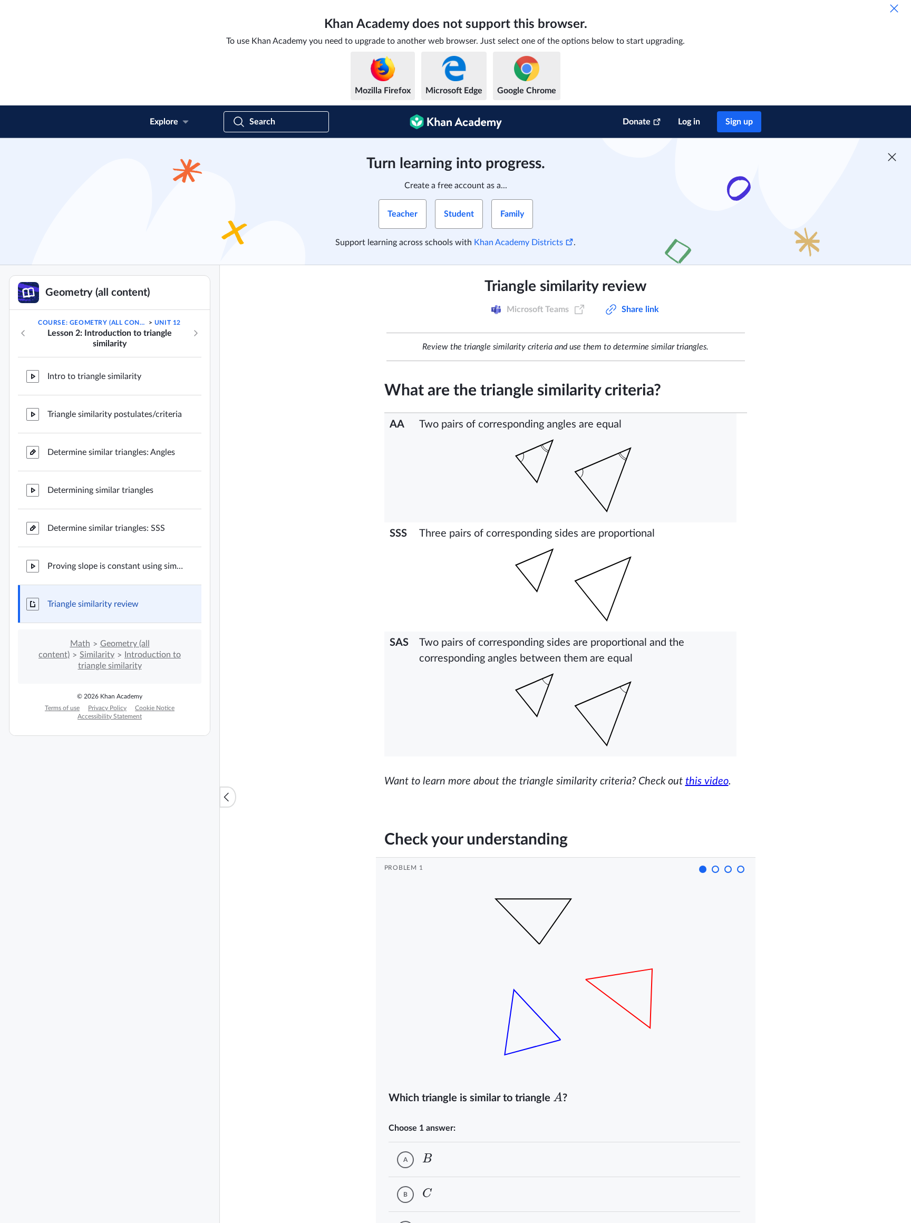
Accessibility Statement (109, 716)
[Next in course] (195, 333)
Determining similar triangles (100, 490)
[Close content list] (227, 797)
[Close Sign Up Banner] (892, 157)
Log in (689, 122)
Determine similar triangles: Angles (111, 452)
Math (80, 643)
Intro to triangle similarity (94, 376)
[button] (702, 869)
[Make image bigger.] (575, 475)
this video (707, 781)
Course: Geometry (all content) (92, 322)
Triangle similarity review (93, 604)
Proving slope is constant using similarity (116, 566)
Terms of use (62, 708)
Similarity (97, 655)
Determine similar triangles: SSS (106, 528)
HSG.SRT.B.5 (496, 309)
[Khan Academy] (456, 122)
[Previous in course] (23, 333)
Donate (637, 122)
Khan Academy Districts (518, 242)
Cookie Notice (155, 708)
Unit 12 (167, 322)
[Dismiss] (894, 8)
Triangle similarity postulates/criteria (114, 414)
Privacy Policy (107, 708)
